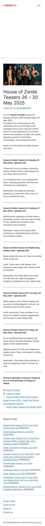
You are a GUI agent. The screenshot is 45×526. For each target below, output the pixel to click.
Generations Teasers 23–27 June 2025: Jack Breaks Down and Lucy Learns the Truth (20, 480)
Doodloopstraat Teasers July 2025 (18, 432)
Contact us (8, 512)
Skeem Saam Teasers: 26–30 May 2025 (23, 407)
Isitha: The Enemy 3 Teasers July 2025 (20, 448)
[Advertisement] (22, 34)
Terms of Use (9, 505)
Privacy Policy (9, 501)
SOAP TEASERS (13, 390)
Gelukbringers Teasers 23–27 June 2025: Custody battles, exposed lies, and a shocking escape (21, 441)
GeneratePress (36, 522)
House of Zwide (13, 394)
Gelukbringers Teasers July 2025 (17, 463)
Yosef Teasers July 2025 (14, 474)
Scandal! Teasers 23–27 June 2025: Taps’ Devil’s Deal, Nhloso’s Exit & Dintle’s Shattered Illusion (21, 457)
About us (7, 508)
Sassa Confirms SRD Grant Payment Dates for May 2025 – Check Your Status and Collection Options (21, 400)
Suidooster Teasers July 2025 (16, 470)
